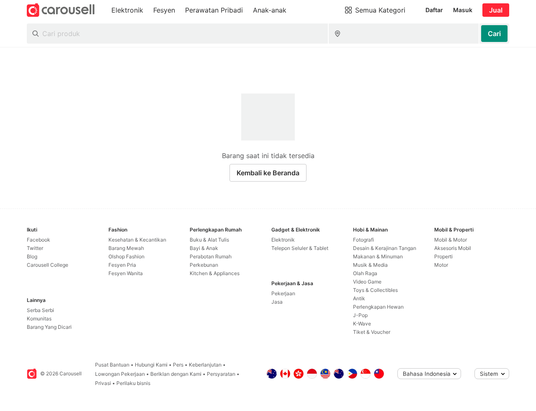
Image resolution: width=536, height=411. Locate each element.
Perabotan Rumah (211, 256)
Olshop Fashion (126, 256)
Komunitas (39, 318)
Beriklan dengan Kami (175, 374)
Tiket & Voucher (371, 332)
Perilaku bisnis (133, 383)
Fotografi (363, 240)
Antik (359, 298)
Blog (32, 256)
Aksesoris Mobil (452, 248)
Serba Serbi (40, 310)
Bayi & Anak (204, 248)
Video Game (367, 281)
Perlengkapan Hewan (378, 307)
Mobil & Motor (450, 240)
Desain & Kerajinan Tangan (384, 248)
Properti (443, 256)
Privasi (103, 383)
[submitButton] (494, 33)
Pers (178, 365)
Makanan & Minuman (378, 256)
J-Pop (360, 315)
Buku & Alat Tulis (209, 240)
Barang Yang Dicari (49, 327)
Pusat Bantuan (112, 365)
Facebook (38, 240)
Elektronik (283, 240)
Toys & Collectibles (375, 290)
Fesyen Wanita (125, 273)
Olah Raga (365, 273)
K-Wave (362, 323)
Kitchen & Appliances (215, 273)
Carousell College (47, 265)
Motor (441, 265)
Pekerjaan (283, 293)
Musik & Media (370, 265)
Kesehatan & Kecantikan (137, 240)
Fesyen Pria (122, 265)
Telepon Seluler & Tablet (299, 248)
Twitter (35, 248)
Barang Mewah (126, 248)
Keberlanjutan (205, 365)
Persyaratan (221, 374)
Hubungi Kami (151, 365)
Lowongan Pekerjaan (120, 374)
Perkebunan (204, 265)
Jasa (277, 302)
